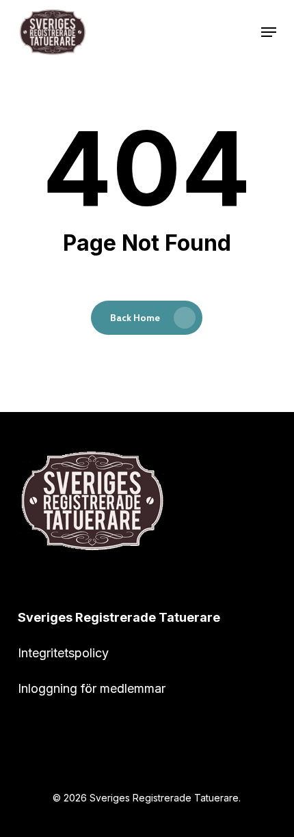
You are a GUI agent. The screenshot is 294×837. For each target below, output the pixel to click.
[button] (268, 32)
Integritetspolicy (63, 653)
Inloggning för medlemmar (91, 688)
